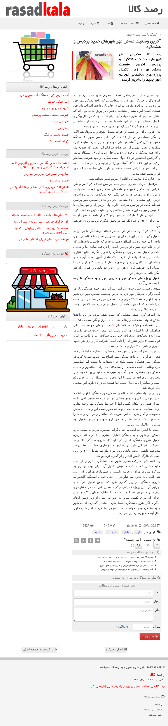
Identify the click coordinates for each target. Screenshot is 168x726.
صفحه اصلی (151, 23)
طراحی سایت (60, 121)
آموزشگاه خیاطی (58, 101)
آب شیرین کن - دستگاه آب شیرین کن (44, 95)
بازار (107, 23)
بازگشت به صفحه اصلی (38, 649)
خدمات (109, 325)
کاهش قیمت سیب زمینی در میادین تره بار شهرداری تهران (127, 569)
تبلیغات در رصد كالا (153, 709)
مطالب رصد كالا (127, 23)
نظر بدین (148, 636)
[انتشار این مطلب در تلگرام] (97, 540)
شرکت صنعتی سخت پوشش (50, 114)
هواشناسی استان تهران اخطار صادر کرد (43, 239)
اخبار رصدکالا (115, 649)
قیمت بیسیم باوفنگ (56, 134)
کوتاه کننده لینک (59, 141)
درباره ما (159, 704)
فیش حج (63, 128)
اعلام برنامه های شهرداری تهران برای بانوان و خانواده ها (128, 561)
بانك (114, 257)
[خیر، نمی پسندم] (138, 545)
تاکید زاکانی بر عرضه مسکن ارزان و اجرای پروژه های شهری (126, 565)
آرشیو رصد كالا (156, 715)
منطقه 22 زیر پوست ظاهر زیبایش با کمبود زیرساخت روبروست (125, 557)
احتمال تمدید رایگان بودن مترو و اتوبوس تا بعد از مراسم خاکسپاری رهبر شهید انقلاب (39, 165)
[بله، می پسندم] (156, 545)
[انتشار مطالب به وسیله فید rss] (76, 540)
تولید (30, 326)
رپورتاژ (51, 335)
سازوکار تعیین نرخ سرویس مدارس (46, 174)
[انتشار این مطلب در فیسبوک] (90, 540)
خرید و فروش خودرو (55, 108)
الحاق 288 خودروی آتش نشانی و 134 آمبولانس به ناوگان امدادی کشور (39, 189)
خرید (93, 23)
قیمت (80, 23)
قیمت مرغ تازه (59, 180)
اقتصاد (43, 326)
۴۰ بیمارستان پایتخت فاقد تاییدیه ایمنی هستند (40, 215)
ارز (138, 532)
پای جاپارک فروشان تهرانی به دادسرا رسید (41, 221)
